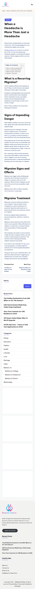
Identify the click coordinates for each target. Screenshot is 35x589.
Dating (6, 338)
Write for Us (5, 570)
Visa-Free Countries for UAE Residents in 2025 (14, 313)
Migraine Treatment (12, 73)
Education (7, 342)
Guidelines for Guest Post (9, 573)
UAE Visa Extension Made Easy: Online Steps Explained (15, 306)
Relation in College (11, 371)
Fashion (6, 345)
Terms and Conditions (24, 584)
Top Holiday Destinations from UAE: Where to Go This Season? (17, 299)
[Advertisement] (17, 400)
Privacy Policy (13, 584)
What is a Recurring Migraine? (14, 68)
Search (6, 280)
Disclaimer (18, 586)
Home (3, 10)
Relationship (8, 382)
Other (6, 364)
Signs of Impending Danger (14, 69)
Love (5, 356)
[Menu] (32, 4)
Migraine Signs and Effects (14, 71)
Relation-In (7, 368)
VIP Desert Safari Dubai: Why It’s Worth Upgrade (16, 319)
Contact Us (5, 568)
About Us (5, 565)
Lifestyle (7, 353)
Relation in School (11, 378)
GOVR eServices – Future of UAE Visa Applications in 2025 (16, 326)
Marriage (7, 360)
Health (8, 20)
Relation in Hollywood (12, 375)
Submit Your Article (10, 530)
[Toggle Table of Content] (21, 65)
